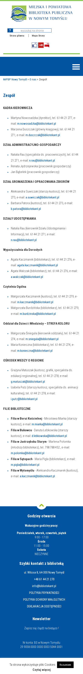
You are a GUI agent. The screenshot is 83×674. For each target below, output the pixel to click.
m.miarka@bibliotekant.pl (47, 424)
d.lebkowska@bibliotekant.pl (49, 436)
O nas (33, 79)
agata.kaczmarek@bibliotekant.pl (37, 265)
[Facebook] (34, 45)
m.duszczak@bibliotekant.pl (43, 135)
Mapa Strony (38, 35)
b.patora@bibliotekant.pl (26, 209)
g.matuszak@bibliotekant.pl (28, 382)
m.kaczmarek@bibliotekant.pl (35, 302)
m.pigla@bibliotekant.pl (25, 465)
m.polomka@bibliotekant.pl (27, 453)
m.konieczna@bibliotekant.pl (35, 351)
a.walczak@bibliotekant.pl (27, 277)
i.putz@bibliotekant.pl (24, 399)
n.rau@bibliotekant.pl (42, 160)
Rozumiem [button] (65, 664)
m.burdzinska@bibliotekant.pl (38, 314)
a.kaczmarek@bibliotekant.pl (37, 476)
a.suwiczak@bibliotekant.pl (42, 197)
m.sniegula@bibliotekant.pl (42, 339)
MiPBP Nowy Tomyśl (15, 79)
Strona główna (17, 35)
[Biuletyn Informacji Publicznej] (46, 45)
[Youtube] (41, 45)
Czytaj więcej (42, 669)
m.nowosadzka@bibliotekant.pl (36, 124)
